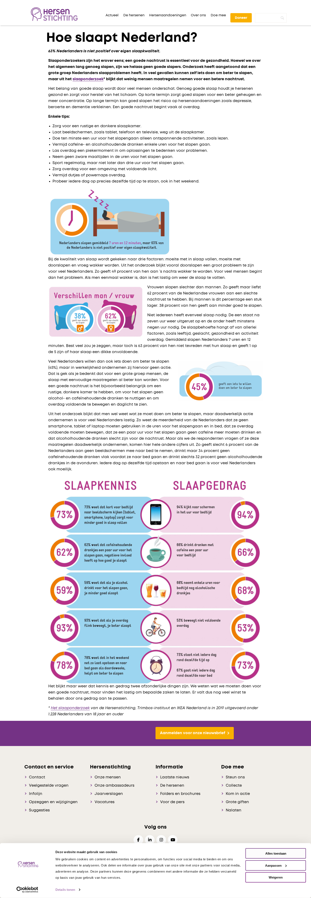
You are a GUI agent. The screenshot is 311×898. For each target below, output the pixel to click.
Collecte (234, 785)
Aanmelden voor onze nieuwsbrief (192, 733)
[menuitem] (112, 15)
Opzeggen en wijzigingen (53, 802)
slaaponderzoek (88, 79)
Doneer (241, 17)
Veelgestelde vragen (49, 785)
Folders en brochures (180, 794)
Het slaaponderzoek (70, 708)
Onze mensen (108, 777)
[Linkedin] (150, 840)
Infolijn (35, 794)
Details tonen (65, 889)
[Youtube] (173, 840)
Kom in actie (238, 794)
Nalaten (233, 810)
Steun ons (235, 777)
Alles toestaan (275, 853)
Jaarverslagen (109, 794)
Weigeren (276, 877)
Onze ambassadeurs (114, 785)
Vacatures (104, 802)
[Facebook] (138, 840)
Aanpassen (273, 865)
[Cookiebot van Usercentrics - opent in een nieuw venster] (27, 890)
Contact (37, 777)
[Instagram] (161, 840)
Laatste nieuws (174, 777)
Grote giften (237, 802)
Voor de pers (172, 802)
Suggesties (39, 810)
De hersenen (172, 785)
